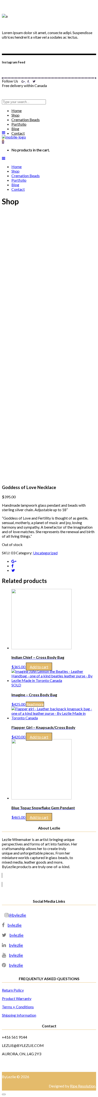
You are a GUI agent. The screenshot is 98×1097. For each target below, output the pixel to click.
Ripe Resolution (82, 1086)
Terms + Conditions (18, 1006)
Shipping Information (19, 1015)
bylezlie (15, 925)
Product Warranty (16, 998)
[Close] (4, 1094)
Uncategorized (45, 553)
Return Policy (13, 990)
